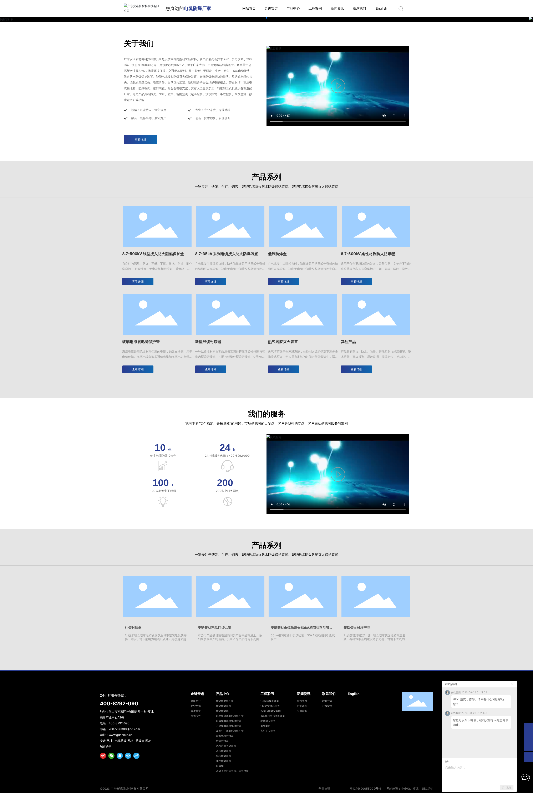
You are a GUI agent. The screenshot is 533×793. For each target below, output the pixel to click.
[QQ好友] (120, 756)
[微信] (111, 756)
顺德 (415, 788)
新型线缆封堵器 (208, 341)
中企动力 (407, 788)
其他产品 (348, 341)
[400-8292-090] (528, 737)
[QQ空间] (128, 756)
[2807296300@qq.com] (528, 728)
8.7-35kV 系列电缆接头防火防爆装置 (226, 254)
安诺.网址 (106, 740)
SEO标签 (427, 788)
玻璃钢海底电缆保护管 (141, 341)
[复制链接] (136, 756)
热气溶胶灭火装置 (283, 341)
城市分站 (106, 746)
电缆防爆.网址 (124, 740)
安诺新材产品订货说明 (214, 628)
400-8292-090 (119, 704)
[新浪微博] (103, 756)
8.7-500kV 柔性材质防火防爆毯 (368, 254)
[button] (266, 18)
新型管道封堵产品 (357, 628)
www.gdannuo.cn (120, 735)
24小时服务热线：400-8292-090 (227, 455)
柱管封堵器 (133, 628)
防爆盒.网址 (143, 740)
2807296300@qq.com (124, 729)
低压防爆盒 (277, 254)
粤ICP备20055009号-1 (365, 788)
